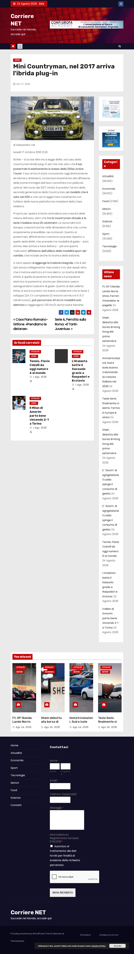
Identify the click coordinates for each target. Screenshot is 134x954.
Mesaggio (57, 808)
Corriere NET (28, 912)
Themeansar (17, 941)
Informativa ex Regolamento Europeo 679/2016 (64, 838)
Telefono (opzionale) (63, 794)
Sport (17, 60)
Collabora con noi (108, 934)
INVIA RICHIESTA (62, 892)
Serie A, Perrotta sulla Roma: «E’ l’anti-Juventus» (70, 324)
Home (14, 745)
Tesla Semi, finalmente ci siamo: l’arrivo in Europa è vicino (111, 408)
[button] (119, 46)
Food (105, 201)
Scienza (107, 221)
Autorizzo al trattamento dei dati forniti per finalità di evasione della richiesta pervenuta (65, 855)
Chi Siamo (85, 934)
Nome (54, 761)
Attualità (35, 351)
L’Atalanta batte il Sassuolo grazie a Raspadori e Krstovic (81, 371)
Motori (106, 209)
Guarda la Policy (99, 946)
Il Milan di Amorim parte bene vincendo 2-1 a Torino (39, 415)
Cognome (65, 773)
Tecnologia (109, 246)
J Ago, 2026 (39, 376)
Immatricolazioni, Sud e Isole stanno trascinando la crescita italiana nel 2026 (111, 372)
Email (54, 780)
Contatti (16, 805)
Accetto (117, 945)
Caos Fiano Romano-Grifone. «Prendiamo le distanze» (30, 324)
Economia (108, 189)
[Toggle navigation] (20, 46)
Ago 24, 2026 (23, 727)
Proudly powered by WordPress (28, 933)
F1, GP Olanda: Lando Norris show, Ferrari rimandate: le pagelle (111, 296)
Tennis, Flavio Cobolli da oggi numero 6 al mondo (40, 367)
